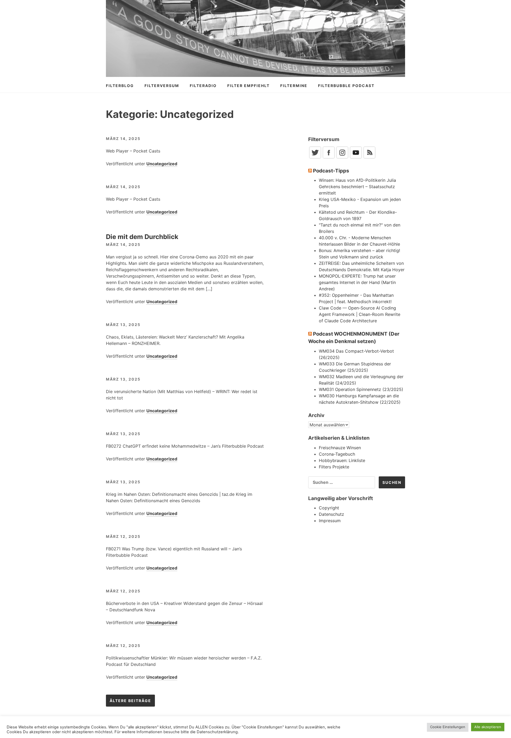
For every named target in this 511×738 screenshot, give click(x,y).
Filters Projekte (334, 466)
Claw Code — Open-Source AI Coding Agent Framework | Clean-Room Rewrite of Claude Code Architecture (359, 314)
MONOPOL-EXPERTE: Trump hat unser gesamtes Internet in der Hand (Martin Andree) (357, 282)
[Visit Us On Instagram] (342, 157)
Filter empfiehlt (248, 85)
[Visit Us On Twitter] (315, 157)
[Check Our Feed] (369, 157)
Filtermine (293, 85)
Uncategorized (161, 163)
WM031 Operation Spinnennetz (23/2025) (361, 389)
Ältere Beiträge (130, 700)
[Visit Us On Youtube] (355, 157)
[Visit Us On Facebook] (328, 157)
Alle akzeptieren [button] (487, 727)
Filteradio (203, 85)
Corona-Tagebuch (337, 454)
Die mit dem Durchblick (142, 237)
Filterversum (162, 85)
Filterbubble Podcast (346, 85)
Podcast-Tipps (331, 171)
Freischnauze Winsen (340, 447)
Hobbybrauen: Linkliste (342, 460)
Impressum (330, 520)
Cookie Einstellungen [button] (447, 727)
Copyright (329, 507)
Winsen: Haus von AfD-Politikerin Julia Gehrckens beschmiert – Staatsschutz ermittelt (357, 187)
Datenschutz (331, 514)
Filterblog (120, 85)
